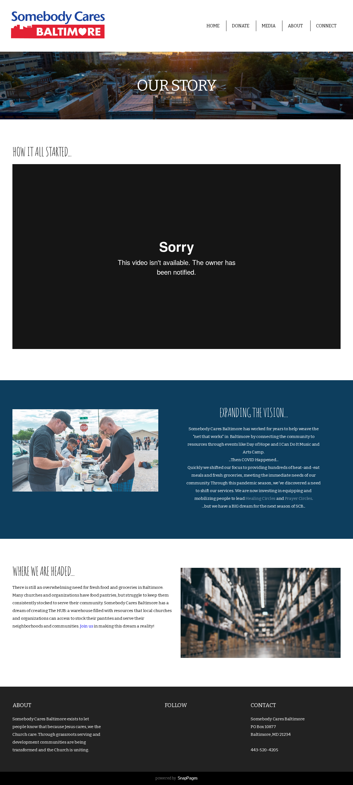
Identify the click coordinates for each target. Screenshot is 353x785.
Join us (86, 626)
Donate (240, 25)
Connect (326, 25)
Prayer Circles (298, 498)
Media (269, 25)
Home (213, 25)
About (296, 25)
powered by (176, 778)
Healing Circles (260, 498)
